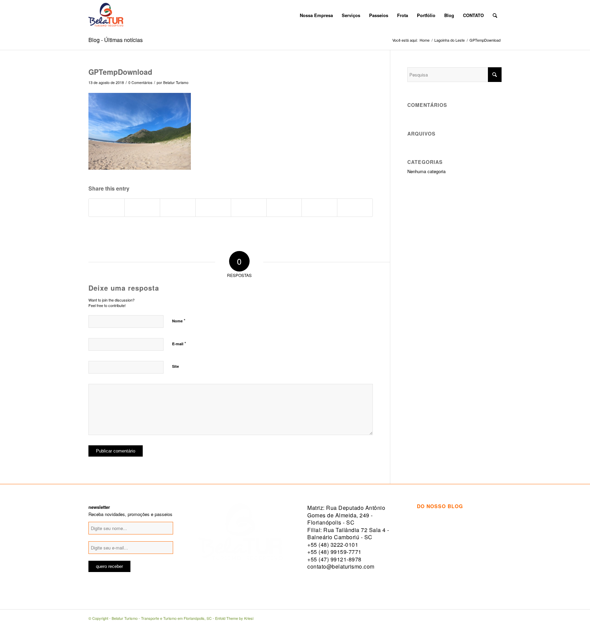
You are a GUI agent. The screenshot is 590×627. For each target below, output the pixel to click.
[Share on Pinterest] (177, 208)
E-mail (179, 343)
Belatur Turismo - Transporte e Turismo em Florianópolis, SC (162, 618)
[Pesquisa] (495, 15)
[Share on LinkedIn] (213, 208)
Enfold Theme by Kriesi (234, 618)
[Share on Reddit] (319, 208)
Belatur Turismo (175, 82)
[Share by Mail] (355, 208)
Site (175, 366)
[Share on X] (142, 208)
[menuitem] (290, 15)
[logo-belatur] (105, 15)
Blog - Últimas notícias (115, 40)
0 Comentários (140, 82)
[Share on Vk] (284, 208)
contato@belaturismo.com (341, 566)
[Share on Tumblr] (248, 208)
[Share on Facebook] (106, 208)
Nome (178, 320)
